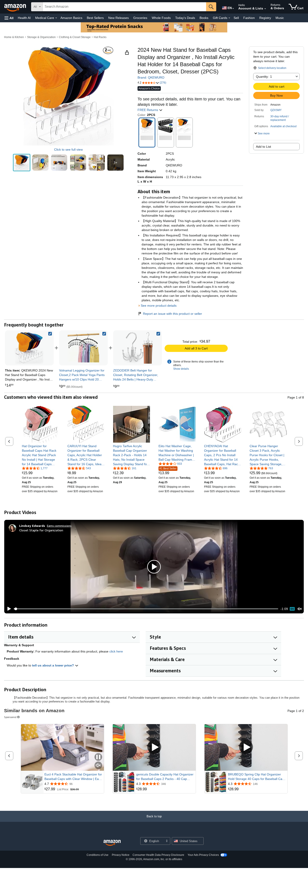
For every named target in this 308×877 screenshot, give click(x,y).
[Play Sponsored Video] (154, 747)
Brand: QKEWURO (151, 77)
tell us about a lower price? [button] (53, 665)
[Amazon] (15, 6)
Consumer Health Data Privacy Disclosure (158, 855)
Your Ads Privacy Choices (203, 855)
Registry (265, 18)
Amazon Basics (71, 18)
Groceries (140, 18)
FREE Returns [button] (148, 110)
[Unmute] (299, 609)
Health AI (24, 18)
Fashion (249, 18)
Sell (236, 18)
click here (116, 651)
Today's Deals (185, 18)
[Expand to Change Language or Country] (233, 8)
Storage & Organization (41, 37)
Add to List (263, 146)
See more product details (159, 305)
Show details (181, 368)
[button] (9, 18)
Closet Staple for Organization (41, 530)
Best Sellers (95, 18)
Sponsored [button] (10, 717)
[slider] (146, 608)
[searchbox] (124, 6)
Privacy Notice (120, 855)
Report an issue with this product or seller (172, 313)
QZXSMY (276, 110)
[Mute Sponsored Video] (98, 765)
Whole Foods (161, 18)
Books (204, 18)
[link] (83, 348)
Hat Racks (100, 37)
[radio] (22, 162)
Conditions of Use (97, 855)
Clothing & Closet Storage (75, 37)
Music (280, 18)
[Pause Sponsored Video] (98, 757)
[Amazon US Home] (112, 843)
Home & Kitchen (14, 37)
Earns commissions (59, 525)
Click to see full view (68, 149)
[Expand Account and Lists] (265, 8)
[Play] (7, 609)
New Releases (118, 18)
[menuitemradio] (292, 609)
